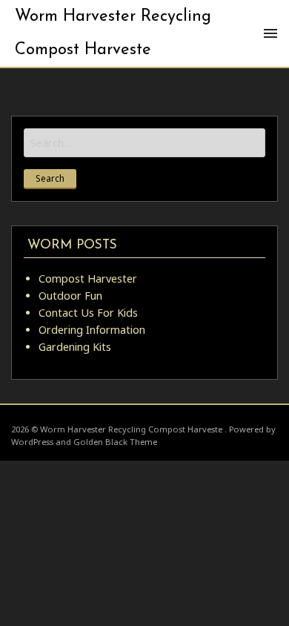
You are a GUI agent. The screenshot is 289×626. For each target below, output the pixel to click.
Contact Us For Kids (88, 313)
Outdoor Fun (70, 296)
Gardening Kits (75, 347)
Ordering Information (92, 330)
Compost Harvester (88, 278)
